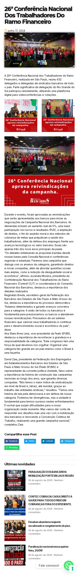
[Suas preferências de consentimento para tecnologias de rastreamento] (72, 568)
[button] (11, 441)
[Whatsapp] (69, 565)
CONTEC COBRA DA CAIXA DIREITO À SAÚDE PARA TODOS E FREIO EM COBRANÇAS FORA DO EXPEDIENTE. (50, 500)
